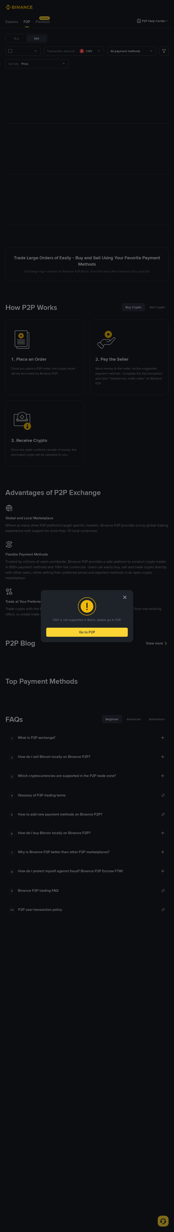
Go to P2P (87, 632)
